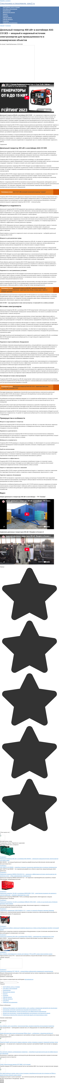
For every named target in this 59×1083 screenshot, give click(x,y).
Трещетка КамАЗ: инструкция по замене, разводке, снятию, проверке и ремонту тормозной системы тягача (29, 1042)
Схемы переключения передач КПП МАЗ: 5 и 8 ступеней (15, 1064)
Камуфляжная (7, 10)
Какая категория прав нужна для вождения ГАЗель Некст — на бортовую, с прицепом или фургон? (26, 1033)
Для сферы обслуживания (10, 9)
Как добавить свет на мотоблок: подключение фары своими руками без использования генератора (27, 1026)
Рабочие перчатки (8, 19)
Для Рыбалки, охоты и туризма (11, 7)
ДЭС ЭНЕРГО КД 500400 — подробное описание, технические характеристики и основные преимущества (28, 867)
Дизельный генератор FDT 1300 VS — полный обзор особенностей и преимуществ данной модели (26, 971)
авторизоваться (29, 979)
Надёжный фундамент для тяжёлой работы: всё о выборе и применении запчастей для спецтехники (30, 1008)
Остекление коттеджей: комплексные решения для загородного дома (22, 1009)
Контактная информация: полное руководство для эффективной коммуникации (24, 1011)
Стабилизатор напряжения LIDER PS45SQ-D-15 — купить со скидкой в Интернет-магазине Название (27, 910)
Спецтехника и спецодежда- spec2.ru (17, 3)
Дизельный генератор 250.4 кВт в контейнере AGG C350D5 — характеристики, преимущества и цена (27, 936)
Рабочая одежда (7, 17)
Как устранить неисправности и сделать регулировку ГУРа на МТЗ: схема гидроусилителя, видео (26, 954)
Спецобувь (6, 21)
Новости (5, 14)
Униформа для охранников (10, 23)
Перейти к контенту (5, 1)
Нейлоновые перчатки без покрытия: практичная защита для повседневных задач (25, 1015)
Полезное (5, 16)
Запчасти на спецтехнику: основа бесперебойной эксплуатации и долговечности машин (26, 1013)
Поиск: (2, 982)
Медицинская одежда (9, 12)
